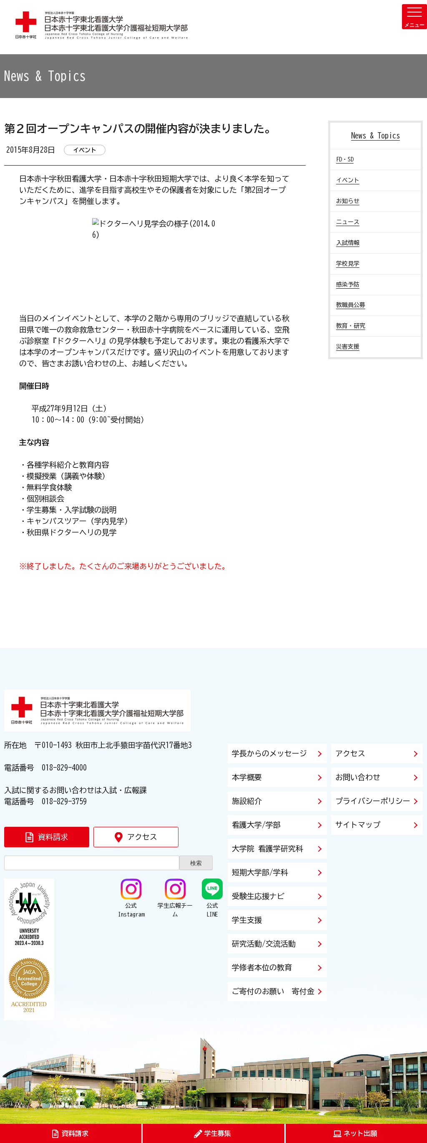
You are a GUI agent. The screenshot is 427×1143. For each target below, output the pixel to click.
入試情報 (347, 243)
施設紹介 (247, 801)
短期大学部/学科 (260, 872)
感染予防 (347, 284)
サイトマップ (357, 824)
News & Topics (375, 135)
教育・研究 (350, 326)
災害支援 (347, 347)
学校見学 (347, 264)
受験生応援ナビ (258, 896)
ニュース (347, 222)
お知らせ (347, 201)
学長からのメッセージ (269, 753)
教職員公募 (350, 305)
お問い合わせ (357, 777)
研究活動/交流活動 (264, 943)
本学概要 (247, 777)
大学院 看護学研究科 (267, 848)
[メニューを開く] (414, 16)
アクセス (350, 753)
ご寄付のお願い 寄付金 (273, 991)
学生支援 (247, 920)
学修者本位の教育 (262, 967)
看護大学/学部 (256, 824)
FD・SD (345, 159)
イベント (347, 180)
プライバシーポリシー (372, 801)
